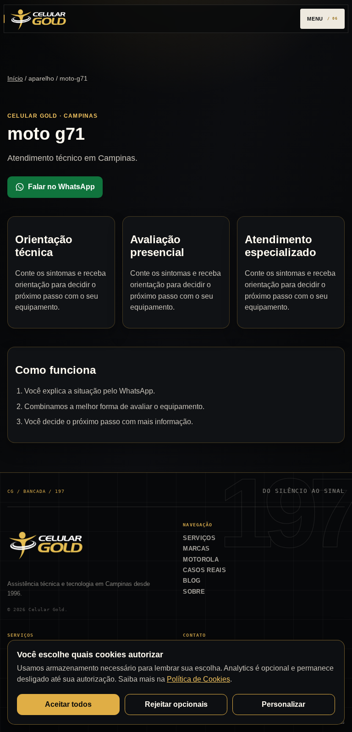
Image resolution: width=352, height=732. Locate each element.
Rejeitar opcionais (176, 704)
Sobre (194, 591)
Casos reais (204, 570)
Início (15, 78)
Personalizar (283, 704)
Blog (191, 580)
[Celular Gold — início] (38, 18)
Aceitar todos (68, 704)
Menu (315, 19)
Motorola (201, 559)
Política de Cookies (198, 679)
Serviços (199, 538)
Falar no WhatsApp (61, 187)
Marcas (196, 548)
